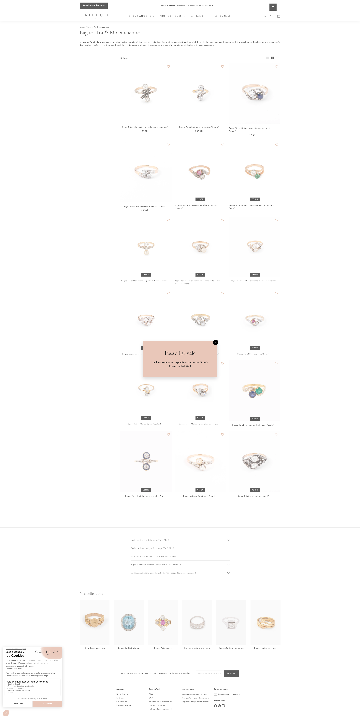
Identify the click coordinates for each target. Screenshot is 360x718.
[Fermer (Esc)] (215, 342)
